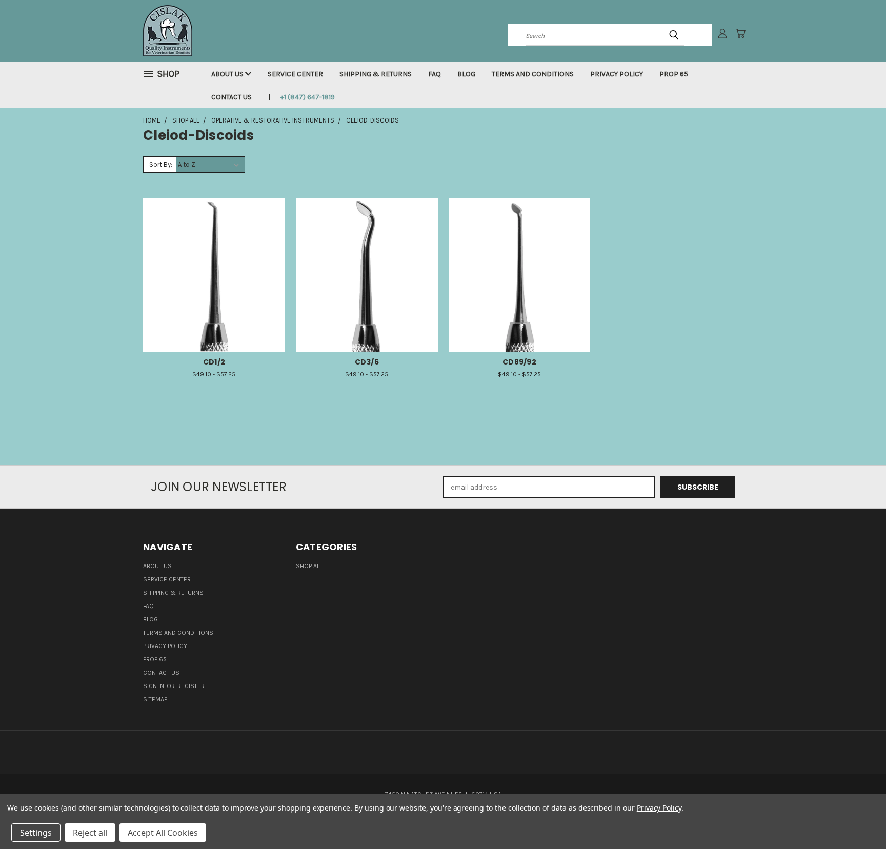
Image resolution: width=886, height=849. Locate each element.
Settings (36, 832)
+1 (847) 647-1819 (307, 97)
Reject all (90, 832)
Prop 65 (673, 74)
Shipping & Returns (375, 74)
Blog (466, 74)
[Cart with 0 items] (740, 33)
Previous (859, 817)
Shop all (309, 566)
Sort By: (160, 164)
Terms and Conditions (533, 74)
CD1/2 (214, 362)
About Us (228, 74)
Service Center (295, 74)
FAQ (434, 74)
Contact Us (231, 97)
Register (191, 686)
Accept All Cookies (163, 832)
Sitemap (155, 699)
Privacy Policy (616, 74)
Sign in (154, 686)
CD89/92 (519, 362)
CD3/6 (367, 362)
